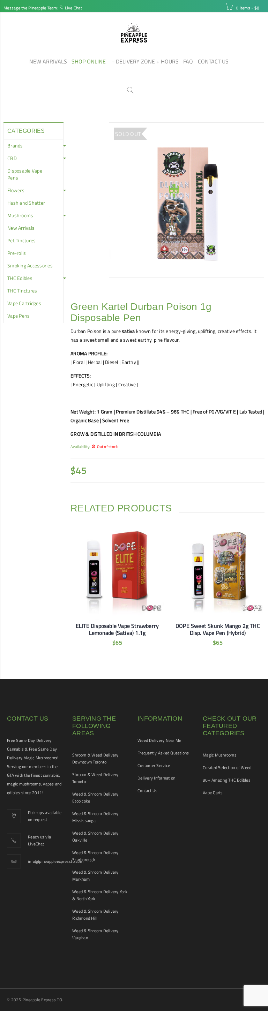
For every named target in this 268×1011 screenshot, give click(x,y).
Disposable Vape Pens (24, 174)
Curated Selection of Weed (227, 767)
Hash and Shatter (26, 202)
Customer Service (153, 765)
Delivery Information (156, 778)
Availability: (80, 446)
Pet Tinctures (21, 240)
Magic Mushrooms (220, 755)
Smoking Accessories (30, 265)
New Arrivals (21, 228)
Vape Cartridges (24, 303)
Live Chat (73, 8)
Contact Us (147, 790)
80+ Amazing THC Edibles (227, 780)
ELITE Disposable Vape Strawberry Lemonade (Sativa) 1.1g (117, 629)
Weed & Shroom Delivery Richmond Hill (95, 914)
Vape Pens (18, 315)
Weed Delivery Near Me (159, 740)
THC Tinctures (22, 290)
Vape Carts (213, 792)
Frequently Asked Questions (163, 753)
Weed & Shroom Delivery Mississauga (95, 817)
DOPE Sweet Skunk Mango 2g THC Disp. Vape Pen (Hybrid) (218, 629)
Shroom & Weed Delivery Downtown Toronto (95, 758)
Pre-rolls (16, 253)
